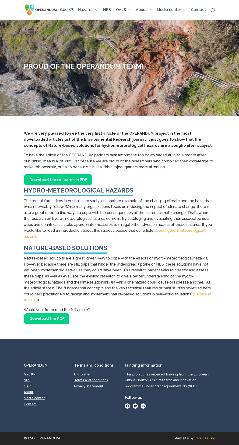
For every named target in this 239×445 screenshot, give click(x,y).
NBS (107, 10)
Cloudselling (205, 438)
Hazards (85, 10)
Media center (169, 10)
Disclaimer (82, 374)
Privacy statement (88, 386)
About (141, 10)
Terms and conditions (91, 380)
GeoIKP (66, 10)
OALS (121, 10)
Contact (198, 10)
